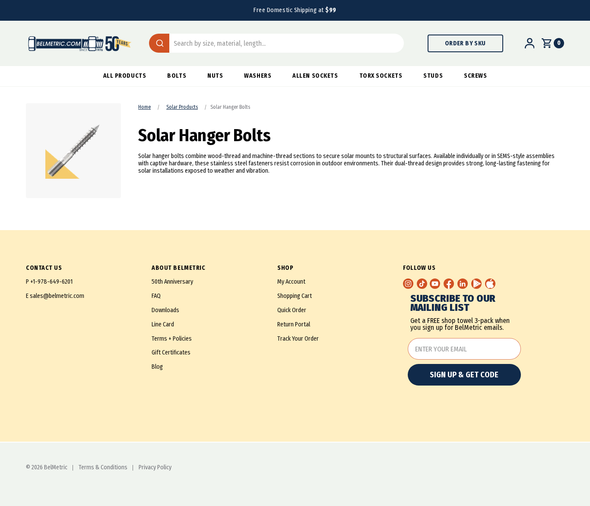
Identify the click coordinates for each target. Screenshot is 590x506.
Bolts (176, 75)
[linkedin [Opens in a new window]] (462, 283)
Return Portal (293, 324)
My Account (291, 281)
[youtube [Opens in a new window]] (435, 283)
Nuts (215, 75)
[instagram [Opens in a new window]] (408, 283)
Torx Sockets (381, 75)
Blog (157, 366)
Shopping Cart (294, 296)
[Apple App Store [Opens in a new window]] (490, 283)
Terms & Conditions (103, 467)
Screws (475, 75)
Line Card (163, 324)
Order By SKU (465, 43)
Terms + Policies (172, 338)
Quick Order (291, 310)
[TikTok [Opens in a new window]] (422, 283)
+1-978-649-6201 (51, 281)
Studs (433, 75)
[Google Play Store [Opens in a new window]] (476, 283)
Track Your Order (298, 338)
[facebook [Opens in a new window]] (449, 283)
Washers (257, 75)
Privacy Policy (155, 467)
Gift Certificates (171, 352)
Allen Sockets (315, 75)
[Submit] (159, 43)
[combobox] (276, 43)
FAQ (156, 296)
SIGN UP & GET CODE (464, 375)
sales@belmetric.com (57, 296)
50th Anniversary (172, 281)
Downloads (165, 310)
